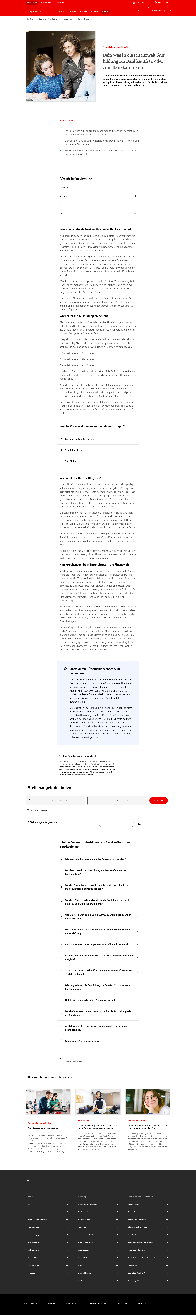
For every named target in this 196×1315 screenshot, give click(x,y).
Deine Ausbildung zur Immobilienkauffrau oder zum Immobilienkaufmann (148, 1126)
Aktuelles (83, 11)
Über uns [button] (94, 11)
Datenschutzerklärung (30, 1303)
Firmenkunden (46, 2)
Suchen (156, 800)
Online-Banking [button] (156, 10)
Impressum (52, 1303)
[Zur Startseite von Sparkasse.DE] (41, 10)
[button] (98, 1303)
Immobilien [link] (60, 2)
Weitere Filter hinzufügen (39, 810)
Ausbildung (68, 19)
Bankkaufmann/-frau (85, 19)
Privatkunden (32, 2)
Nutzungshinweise (72, 1303)
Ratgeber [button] (72, 11)
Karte (116, 824)
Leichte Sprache (141, 2)
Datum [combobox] (140, 824)
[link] (48, 1122)
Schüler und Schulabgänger (48, 19)
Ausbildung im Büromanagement (43, 1128)
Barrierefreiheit (163, 2)
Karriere (105, 11)
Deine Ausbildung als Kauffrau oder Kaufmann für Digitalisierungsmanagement (97, 1126)
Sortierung (142, 821)
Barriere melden (144, 1303)
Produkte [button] (61, 11)
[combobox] (55, 800)
